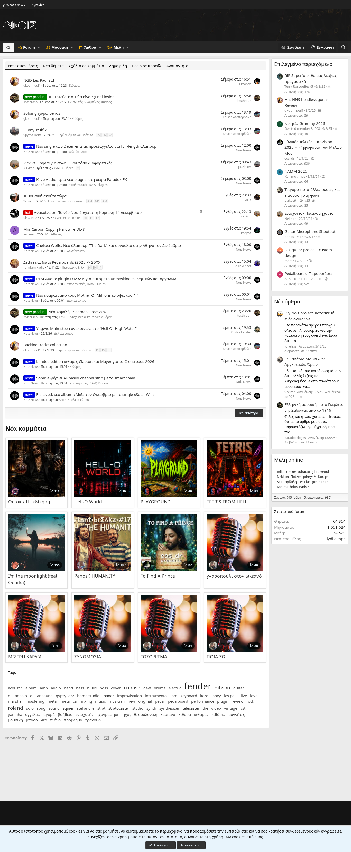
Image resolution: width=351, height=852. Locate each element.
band (68, 687)
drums (159, 687)
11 (91, 218)
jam (174, 695)
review (237, 701)
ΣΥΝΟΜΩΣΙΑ (87, 656)
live (244, 695)
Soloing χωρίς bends (41, 113)
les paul (231, 695)
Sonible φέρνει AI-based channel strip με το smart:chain (85, 377)
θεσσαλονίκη (145, 714)
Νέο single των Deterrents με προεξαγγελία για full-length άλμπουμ (96, 146)
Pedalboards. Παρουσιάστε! (309, 273)
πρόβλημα (73, 719)
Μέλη (119, 47)
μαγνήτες (236, 714)
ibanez (108, 695)
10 (85, 218)
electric (175, 687)
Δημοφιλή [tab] (118, 65)
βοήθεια (65, 714)
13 (103, 350)
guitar (238, 687)
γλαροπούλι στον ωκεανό (234, 576)
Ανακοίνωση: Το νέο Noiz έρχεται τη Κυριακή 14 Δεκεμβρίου (88, 212)
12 (97, 218)
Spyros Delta (32, 135)
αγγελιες (32, 714)
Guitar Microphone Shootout (309, 231)
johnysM (310, 476)
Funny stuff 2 (35, 129)
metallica (69, 701)
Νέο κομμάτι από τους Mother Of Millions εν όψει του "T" (87, 295)
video (216, 708)
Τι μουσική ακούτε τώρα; (45, 196)
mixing (86, 701)
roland (15, 708)
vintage (230, 708)
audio (56, 687)
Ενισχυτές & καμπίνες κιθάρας (90, 102)
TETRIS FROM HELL (227, 502)
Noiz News (31, 152)
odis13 (282, 471)
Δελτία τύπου (78, 152)
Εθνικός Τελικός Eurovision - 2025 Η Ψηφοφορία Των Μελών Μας (313, 147)
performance (202, 701)
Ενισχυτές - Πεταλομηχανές (308, 213)
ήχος (127, 714)
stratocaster (118, 708)
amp (44, 687)
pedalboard (178, 701)
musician (117, 701)
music (100, 701)
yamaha (15, 714)
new (131, 701)
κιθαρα (184, 714)
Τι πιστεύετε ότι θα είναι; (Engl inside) (82, 96)
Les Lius (304, 481)
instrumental (156, 695)
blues (92, 687)
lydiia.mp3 (336, 538)
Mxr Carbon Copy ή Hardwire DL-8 (54, 229)
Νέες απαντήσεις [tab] (23, 65)
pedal (160, 701)
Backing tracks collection (45, 344)
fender (197, 686)
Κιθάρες (74, 85)
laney (216, 695)
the (205, 708)
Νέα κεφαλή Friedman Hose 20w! (77, 311)
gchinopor (320, 481)
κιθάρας (201, 714)
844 (89, 201)
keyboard (188, 695)
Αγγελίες (38, 5)
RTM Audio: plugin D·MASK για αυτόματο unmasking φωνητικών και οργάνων (106, 278)
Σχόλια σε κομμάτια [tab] (86, 65)
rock (250, 701)
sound (54, 708)
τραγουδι (93, 719)
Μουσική (59, 47)
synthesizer (169, 708)
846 (104, 201)
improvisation (129, 695)
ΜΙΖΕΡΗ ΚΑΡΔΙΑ (25, 656)
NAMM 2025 (295, 171)
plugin (222, 701)
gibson (222, 687)
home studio (88, 695)
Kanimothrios (287, 486)
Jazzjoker (244, 167)
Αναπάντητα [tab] (177, 65)
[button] (38, 47)
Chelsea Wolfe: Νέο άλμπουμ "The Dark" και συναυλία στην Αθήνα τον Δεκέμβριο (108, 245)
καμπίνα (167, 714)
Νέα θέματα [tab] (53, 65)
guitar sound (41, 695)
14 (108, 350)
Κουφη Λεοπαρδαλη (237, 117)
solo (30, 708)
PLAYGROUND (156, 502)
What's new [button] (14, 5)
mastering (35, 701)
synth (151, 708)
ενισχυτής (84, 714)
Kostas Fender (241, 332)
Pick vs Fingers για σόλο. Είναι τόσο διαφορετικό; (67, 162)
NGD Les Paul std (38, 80)
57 (110, 135)
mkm (292, 471)
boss (104, 687)
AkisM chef (243, 266)
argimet (29, 234)
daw (147, 687)
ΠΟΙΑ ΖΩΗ (218, 656)
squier (68, 708)
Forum (29, 47)
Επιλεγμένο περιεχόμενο (303, 64)
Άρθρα (90, 47)
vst (242, 708)
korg (204, 695)
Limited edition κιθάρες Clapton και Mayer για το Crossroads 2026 (95, 361)
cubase (132, 687)
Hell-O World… (90, 502)
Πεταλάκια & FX (73, 267)
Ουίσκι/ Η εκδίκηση (29, 502)
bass (80, 687)
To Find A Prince (158, 576)
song (41, 708)
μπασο (32, 719)
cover (116, 687)
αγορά (49, 714)
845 (97, 201)
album (31, 687)
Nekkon (28, 168)
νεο (44, 719)
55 (98, 135)
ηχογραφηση (107, 714)
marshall (15, 701)
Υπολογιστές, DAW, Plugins (88, 185)
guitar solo (17, 695)
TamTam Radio (33, 267)
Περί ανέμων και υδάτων (75, 135)
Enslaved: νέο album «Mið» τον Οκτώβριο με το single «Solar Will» (95, 394)
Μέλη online (288, 459)
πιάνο (55, 719)
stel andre (85, 708)
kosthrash (30, 102)
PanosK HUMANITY (94, 576)
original (145, 701)
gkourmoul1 (32, 85)
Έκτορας (245, 84)
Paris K (304, 486)
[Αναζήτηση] (343, 47)
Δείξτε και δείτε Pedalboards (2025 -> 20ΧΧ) (62, 262)
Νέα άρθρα (287, 301)
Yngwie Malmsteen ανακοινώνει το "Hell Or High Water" (86, 328)
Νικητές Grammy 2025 (304, 123)
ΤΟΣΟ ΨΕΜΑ (154, 656)
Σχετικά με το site (67, 218)
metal (53, 701)
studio (137, 708)
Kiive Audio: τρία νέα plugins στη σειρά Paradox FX (81, 179)
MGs (247, 200)
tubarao (304, 471)
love (253, 695)
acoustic (15, 687)
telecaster (190, 708)
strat (101, 708)
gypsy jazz (65, 695)
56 (104, 135)
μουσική (15, 719)
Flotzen (296, 476)
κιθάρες (218, 714)
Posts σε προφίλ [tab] (146, 65)
